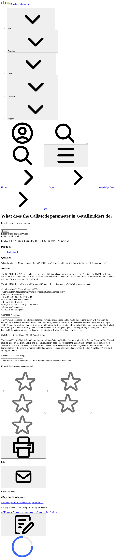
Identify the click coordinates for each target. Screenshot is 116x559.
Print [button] (3, 462)
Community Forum (9, 502)
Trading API (12, 252)
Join (9, 29)
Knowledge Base (106, 187)
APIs (37, 502)
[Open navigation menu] (66, 155)
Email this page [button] (8, 491)
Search (5, 231)
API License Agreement (12, 512)
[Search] (65, 143)
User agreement (30, 512)
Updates (11, 96)
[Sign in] (22, 143)
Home (4, 187)
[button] (23, 525)
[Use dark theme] (87, 143)
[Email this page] (23, 477)
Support (11, 119)
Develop (11, 51)
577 (45, 209)
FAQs (41, 502)
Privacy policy (43, 512)
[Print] (23, 447)
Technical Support (26, 502)
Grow (10, 74)
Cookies (53, 512)
